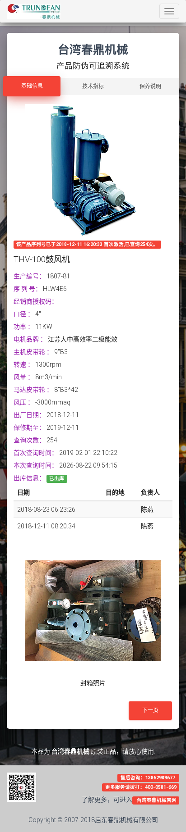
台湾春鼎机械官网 (156, 800)
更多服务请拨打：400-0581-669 (141, 787)
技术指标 (93, 86)
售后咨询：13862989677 (149, 778)
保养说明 (150, 86)
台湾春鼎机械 (70, 751)
